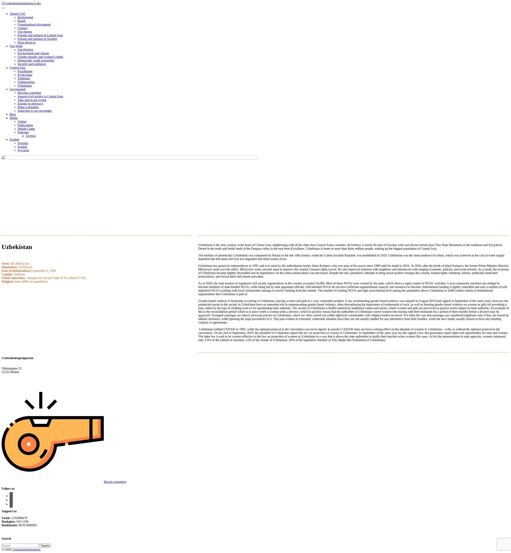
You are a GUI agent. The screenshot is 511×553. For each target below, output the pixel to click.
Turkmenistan (26, 82)
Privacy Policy (11, 532)
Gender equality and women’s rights (40, 57)
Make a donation (28, 107)
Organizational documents (34, 24)
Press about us (27, 42)
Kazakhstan (25, 71)
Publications (25, 125)
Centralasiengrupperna (26, 549)
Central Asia (17, 67)
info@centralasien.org (15, 375)
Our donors (25, 31)
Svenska (23, 143)
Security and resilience (32, 64)
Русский (23, 150)
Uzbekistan (25, 85)
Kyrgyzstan (25, 74)
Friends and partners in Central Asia (40, 35)
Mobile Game (26, 128)
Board (21, 21)
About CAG (17, 13)
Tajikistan (24, 78)
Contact (22, 28)
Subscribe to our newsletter (35, 110)
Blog (13, 114)
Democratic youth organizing (36, 60)
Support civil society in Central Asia (40, 96)
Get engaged (18, 89)
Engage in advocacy (30, 103)
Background (25, 17)
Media (14, 118)
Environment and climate (33, 53)
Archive (31, 136)
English (14, 139)
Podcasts (23, 132)
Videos (22, 121)
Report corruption (115, 482)
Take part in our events (32, 100)
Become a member (29, 92)
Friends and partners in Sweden (37, 39)
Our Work (16, 46)
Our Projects (25, 49)
